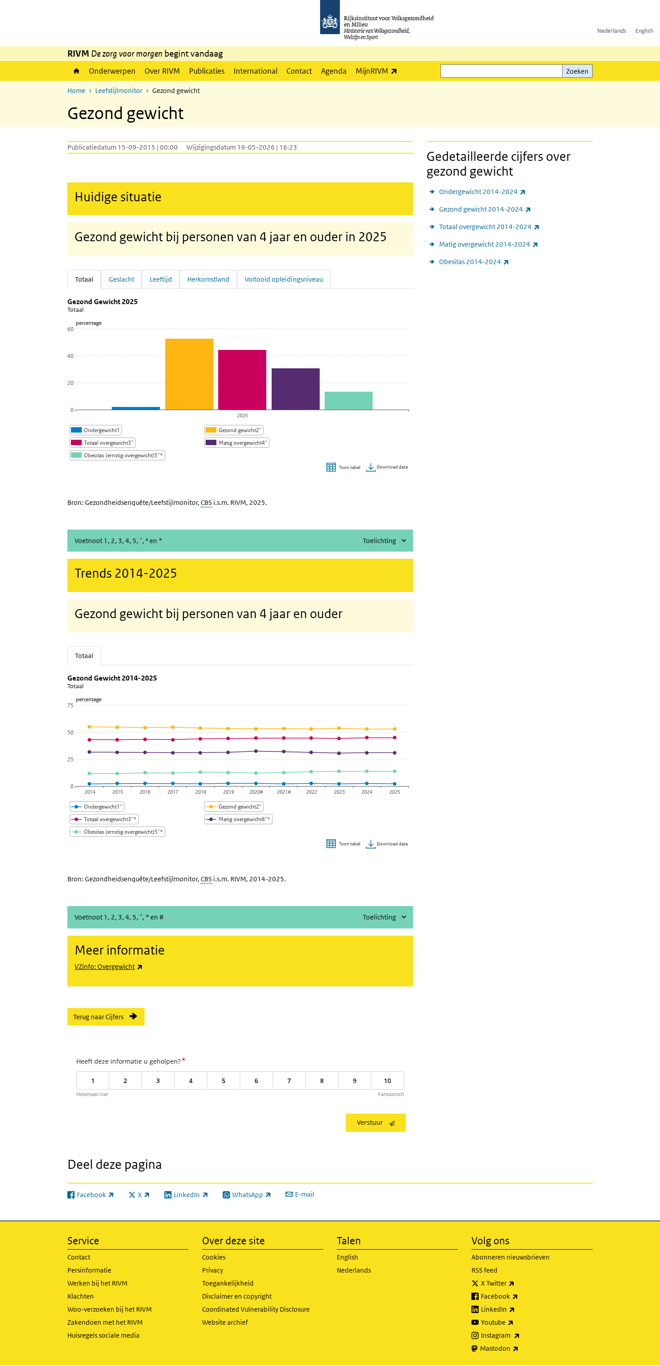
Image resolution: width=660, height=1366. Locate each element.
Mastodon (519, 1348)
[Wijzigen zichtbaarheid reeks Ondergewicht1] (96, 430)
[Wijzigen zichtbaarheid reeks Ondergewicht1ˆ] (97, 806)
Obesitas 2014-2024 (474, 261)
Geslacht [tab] (121, 279)
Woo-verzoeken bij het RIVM (109, 1309)
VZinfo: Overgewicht (109, 966)
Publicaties (206, 71)
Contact (299, 71)
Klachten (80, 1296)
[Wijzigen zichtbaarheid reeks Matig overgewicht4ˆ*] (238, 819)
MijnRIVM (379, 71)
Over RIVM (162, 71)
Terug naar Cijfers (98, 1016)
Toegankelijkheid (228, 1283)
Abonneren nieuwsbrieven (510, 1257)
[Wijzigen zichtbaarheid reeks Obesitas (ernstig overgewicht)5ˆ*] (117, 455)
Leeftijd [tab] (161, 279)
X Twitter (517, 1282)
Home (75, 71)
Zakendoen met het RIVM (105, 1322)
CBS (206, 502)
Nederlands (611, 31)
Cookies (213, 1257)
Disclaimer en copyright (237, 1296)
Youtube (517, 1321)
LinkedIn (517, 1308)
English (644, 31)
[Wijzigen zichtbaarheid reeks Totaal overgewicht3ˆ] (102, 442)
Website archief (225, 1322)
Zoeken (577, 71)
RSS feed (484, 1270)
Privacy (212, 1270)
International (255, 71)
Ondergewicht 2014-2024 (482, 191)
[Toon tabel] (344, 467)
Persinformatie (89, 1270)
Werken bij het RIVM (97, 1283)
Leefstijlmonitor (118, 90)
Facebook (519, 1295)
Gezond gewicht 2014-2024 (485, 208)
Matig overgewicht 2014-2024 (488, 243)
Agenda (334, 71)
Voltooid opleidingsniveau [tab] (284, 279)
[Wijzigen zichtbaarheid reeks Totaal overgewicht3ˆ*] (104, 819)
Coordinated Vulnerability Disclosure (256, 1309)
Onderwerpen (112, 71)
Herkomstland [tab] (208, 279)
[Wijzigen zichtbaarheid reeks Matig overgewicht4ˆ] (237, 442)
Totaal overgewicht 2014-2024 (489, 226)
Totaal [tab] (88, 278)
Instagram (520, 1335)
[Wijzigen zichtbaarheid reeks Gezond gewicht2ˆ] (234, 430)
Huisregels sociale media (103, 1335)
